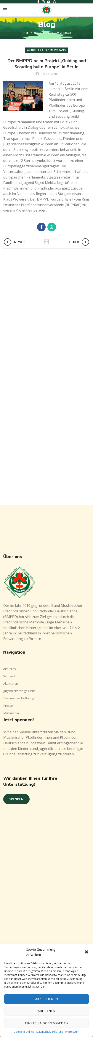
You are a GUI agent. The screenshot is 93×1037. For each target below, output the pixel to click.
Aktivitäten (10, 683)
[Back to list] (46, 242)
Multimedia (11, 713)
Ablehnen (46, 1011)
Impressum (72, 1032)
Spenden (16, 799)
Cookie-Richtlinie (24, 1032)
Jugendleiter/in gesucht (19, 691)
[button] (86, 952)
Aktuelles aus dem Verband (52, 33)
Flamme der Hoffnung (18, 698)
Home (25, 33)
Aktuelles (9, 669)
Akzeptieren (46, 999)
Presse (8, 705)
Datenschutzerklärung (49, 1032)
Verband (9, 676)
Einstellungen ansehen (46, 1022)
